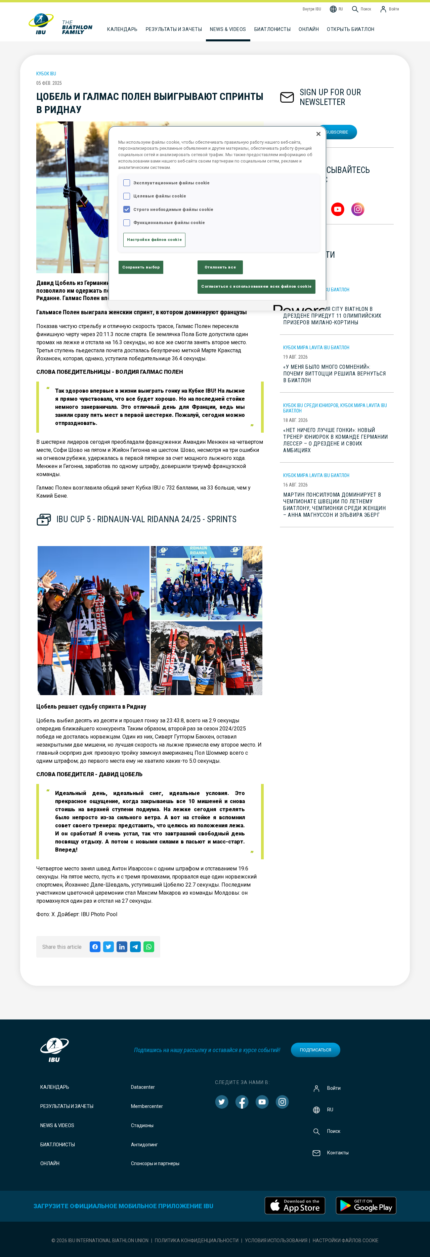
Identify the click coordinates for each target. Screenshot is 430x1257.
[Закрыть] (318, 134)
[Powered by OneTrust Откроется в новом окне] (297, 306)
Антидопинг (144, 1144)
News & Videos (57, 1125)
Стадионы (142, 1125)
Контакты (338, 1152)
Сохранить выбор (141, 267)
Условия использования (276, 1240)
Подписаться (315, 1049)
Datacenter (143, 1087)
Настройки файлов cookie (346, 1240)
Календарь (54, 1087)
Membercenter (147, 1106)
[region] (217, 218)
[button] (93, 620)
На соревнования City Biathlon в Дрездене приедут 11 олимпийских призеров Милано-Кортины (332, 316)
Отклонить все (220, 267)
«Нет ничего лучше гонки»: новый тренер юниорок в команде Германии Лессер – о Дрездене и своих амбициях (335, 440)
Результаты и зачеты (66, 1106)
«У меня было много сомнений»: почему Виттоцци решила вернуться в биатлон (334, 374)
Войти (334, 1088)
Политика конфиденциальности (197, 1240)
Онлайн (309, 29)
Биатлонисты (57, 1144)
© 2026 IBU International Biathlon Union (99, 1240)
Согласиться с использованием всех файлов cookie (256, 286)
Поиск (333, 1131)
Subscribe (337, 132)
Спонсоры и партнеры (155, 1163)
